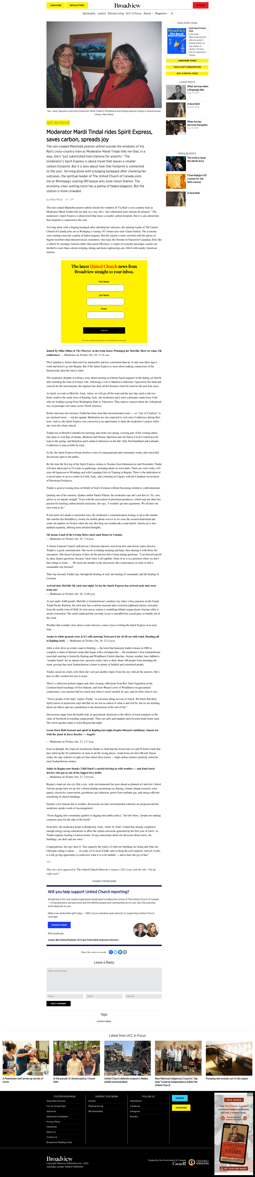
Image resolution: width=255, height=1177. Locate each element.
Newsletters (136, 1100)
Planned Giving (95, 1106)
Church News (104, 1021)
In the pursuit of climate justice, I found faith (74, 1080)
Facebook (135, 1106)
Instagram (135, 1111)
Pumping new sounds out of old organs (227, 1078)
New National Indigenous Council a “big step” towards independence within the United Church (176, 1082)
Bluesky (134, 1116)
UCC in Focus (58, 123)
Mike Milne (56, 199)
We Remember (95, 1111)
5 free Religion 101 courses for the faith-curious (197, 178)
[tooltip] (111, 952)
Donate (92, 1100)
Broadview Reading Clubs (59, 1142)
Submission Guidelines (57, 1116)
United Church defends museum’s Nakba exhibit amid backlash (126, 1080)
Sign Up (104, 330)
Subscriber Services (55, 1100)
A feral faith (193, 103)
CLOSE (250, 1094)
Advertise (51, 1111)
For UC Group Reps (56, 1106)
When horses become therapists (197, 123)
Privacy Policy (53, 1121)
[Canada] (179, 1164)
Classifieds (51, 1126)
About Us (51, 1131)
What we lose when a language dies (197, 88)
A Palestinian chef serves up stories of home (23, 1080)
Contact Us (51, 1137)
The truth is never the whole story (196, 159)
